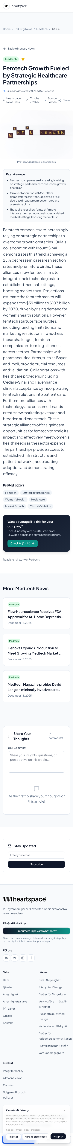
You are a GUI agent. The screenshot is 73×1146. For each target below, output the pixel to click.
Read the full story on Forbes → (21, 559)
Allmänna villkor (12, 1078)
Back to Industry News (21, 48)
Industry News (23, 29)
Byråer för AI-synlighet (53, 994)
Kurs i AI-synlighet (49, 980)
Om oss (7, 1015)
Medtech (42, 29)
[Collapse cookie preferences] (64, 1110)
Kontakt (8, 1022)
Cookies (8, 1085)
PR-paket (9, 1008)
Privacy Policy (22, 1129)
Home (7, 29)
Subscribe (36, 864)
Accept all (58, 1136)
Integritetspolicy (13, 1070)
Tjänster (8, 987)
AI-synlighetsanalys (15, 1001)
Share (66, 100)
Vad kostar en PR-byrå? (53, 1026)
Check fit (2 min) (20, 543)
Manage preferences (36, 1136)
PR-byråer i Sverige (51, 987)
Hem (6, 980)
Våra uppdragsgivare (51, 1052)
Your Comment (17, 747)
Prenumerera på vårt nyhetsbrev (36, 930)
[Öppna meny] (66, 6)
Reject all (13, 1136)
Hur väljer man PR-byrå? (53, 1045)
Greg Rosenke (34, 161)
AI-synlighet (10, 994)
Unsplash (51, 161)
